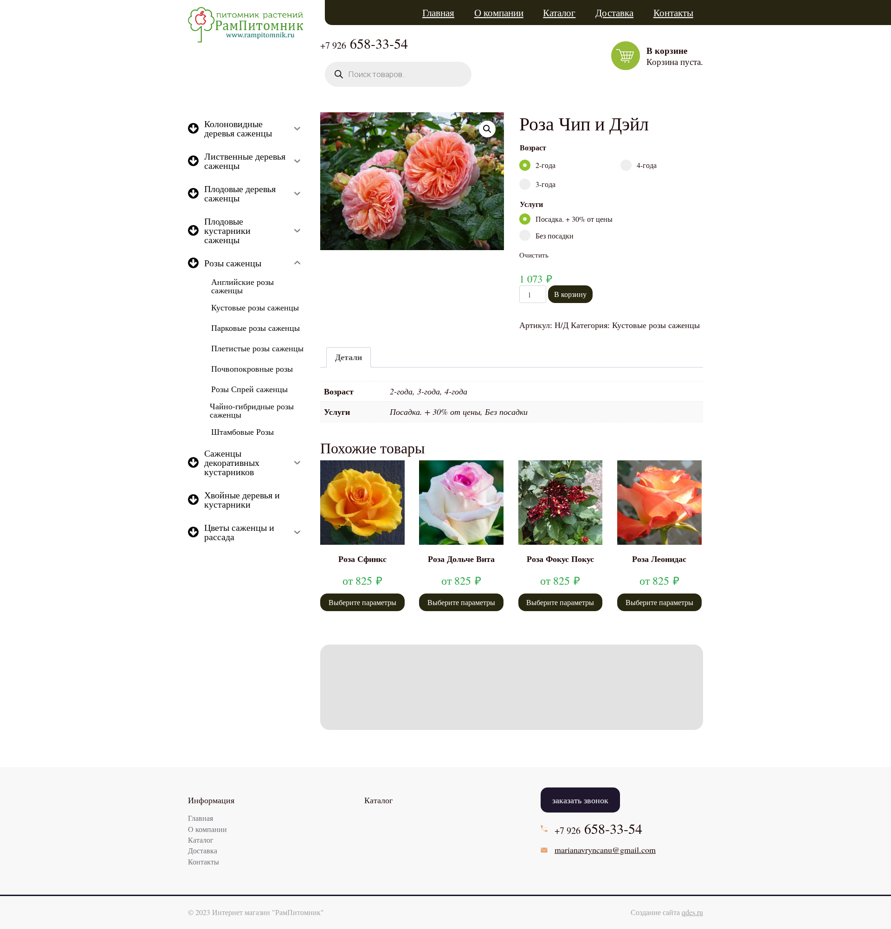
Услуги (531, 204)
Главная (438, 12)
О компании (498, 12)
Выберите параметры (362, 602)
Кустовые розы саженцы (656, 324)
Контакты (673, 12)
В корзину (570, 294)
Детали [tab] (348, 357)
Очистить (534, 254)
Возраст (533, 147)
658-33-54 (364, 43)
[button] (487, 129)
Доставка (614, 12)
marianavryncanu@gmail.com (605, 849)
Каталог (559, 12)
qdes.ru (692, 912)
